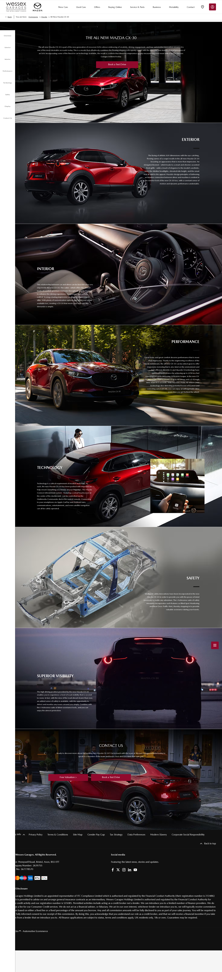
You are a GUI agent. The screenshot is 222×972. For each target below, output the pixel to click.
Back (10, 17)
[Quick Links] (215, 645)
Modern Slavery (158, 834)
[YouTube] (135, 869)
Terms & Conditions (57, 834)
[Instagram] (124, 869)
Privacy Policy (35, 834)
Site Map (77, 834)
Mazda (44, 17)
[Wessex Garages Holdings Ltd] (16, 7)
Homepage (33, 17)
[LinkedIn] (129, 869)
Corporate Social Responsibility (188, 834)
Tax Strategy (116, 834)
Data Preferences (136, 834)
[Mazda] (37, 7)
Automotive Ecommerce (35, 931)
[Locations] (202, 7)
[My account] (212, 6)
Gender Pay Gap (96, 834)
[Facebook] (112, 869)
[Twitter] (118, 869)
